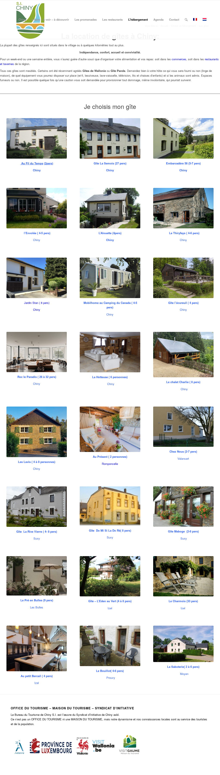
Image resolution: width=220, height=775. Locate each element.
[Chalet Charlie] (183, 354)
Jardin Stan (31, 303)
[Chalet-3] (110, 352)
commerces (179, 59)
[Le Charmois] (183, 576)
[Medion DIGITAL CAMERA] (183, 208)
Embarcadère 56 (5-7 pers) (183, 163)
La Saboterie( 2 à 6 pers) (183, 667)
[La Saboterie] (183, 644)
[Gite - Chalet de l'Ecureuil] (183, 278)
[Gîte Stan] (36, 278)
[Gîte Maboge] (183, 506)
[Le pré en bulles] (36, 576)
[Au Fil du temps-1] (36, 138)
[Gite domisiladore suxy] (110, 506)
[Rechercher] (186, 19)
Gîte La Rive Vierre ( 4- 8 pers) (36, 531)
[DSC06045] (110, 646)
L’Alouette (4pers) (110, 233)
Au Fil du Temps (31, 163)
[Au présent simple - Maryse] (110, 429)
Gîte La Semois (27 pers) (110, 163)
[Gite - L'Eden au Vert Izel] (110, 576)
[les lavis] (36, 432)
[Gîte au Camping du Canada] (110, 278)
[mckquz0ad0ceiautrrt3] (36, 506)
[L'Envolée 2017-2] (36, 208)
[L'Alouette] (110, 208)
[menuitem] (22, 19)
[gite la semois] (110, 138)
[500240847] (183, 427)
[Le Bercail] (36, 648)
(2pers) (48, 163)
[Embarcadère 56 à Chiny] (183, 138)
